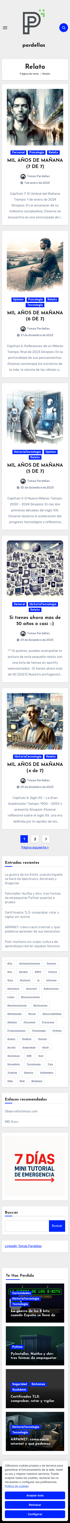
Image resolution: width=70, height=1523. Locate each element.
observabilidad (51, 1013)
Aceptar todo (35, 1495)
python (57, 1030)
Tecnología (35, 305)
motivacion (40, 1005)
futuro (52, 971)
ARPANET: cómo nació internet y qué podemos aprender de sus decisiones (33, 1444)
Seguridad (19, 1384)
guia (10, 980)
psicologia (39, 1030)
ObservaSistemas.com (21, 1111)
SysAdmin (19, 1389)
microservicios (30, 997)
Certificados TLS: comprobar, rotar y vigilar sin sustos (32, 1401)
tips (50, 1064)
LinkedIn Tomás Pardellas (23, 1246)
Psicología (36, 152)
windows (37, 1081)
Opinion (18, 299)
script (11, 1047)
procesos (48, 1022)
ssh (40, 1055)
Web (22, 1081)
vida (10, 1081)
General (19, 604)
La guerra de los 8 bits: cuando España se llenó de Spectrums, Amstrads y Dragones (34, 879)
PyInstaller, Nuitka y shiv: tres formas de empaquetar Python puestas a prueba (33, 898)
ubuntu (28, 1072)
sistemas (13, 1055)
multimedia (14, 1013)
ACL (9, 963)
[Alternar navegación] (5, 27)
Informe (51, 980)
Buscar (11, 1213)
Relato (53, 152)
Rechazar (35, 1504)
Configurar (35, 1514)
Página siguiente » (35, 847)
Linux (10, 997)
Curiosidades (21, 1293)
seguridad (28, 1047)
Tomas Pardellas (38, 176)
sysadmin (13, 1064)
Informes (13, 988)
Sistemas (38, 1384)
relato (42, 1039)
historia (25, 980)
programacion (16, 1030)
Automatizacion (29, 963)
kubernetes (51, 988)
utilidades (46, 1072)
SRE (29, 1055)
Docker (23, 971)
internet (31, 988)
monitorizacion (17, 1005)
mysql (32, 1013)
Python (17, 1347)
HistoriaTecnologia (27, 452)
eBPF (38, 971)
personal (29, 1022)
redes (11, 1039)
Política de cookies (17, 1486)
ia (38, 980)
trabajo (12, 1072)
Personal (18, 152)
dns (9, 971)
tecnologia (34, 1064)
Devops (51, 963)
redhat (27, 1039)
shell (45, 1047)
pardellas (33, 45)
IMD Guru (11, 1122)
